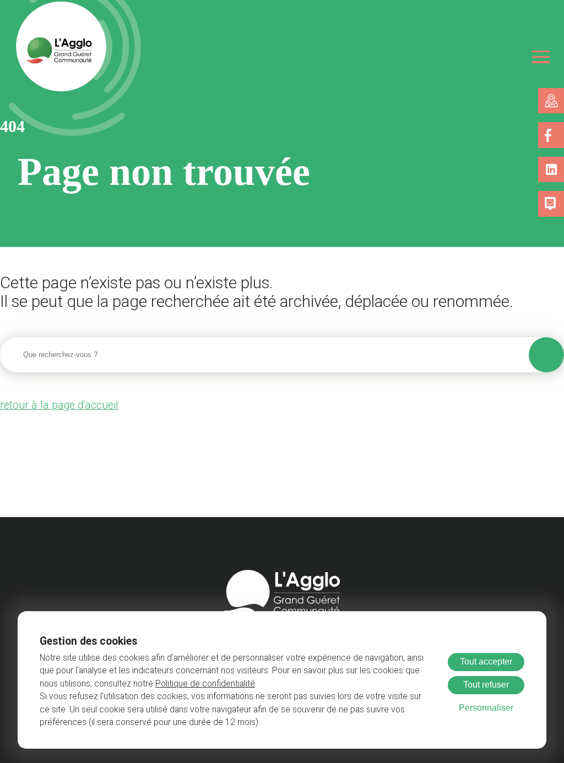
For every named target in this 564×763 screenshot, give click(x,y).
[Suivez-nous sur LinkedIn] (551, 169)
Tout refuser (486, 684)
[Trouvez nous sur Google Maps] (551, 100)
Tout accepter (486, 661)
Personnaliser (486, 707)
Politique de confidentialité (205, 684)
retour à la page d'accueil (59, 405)
